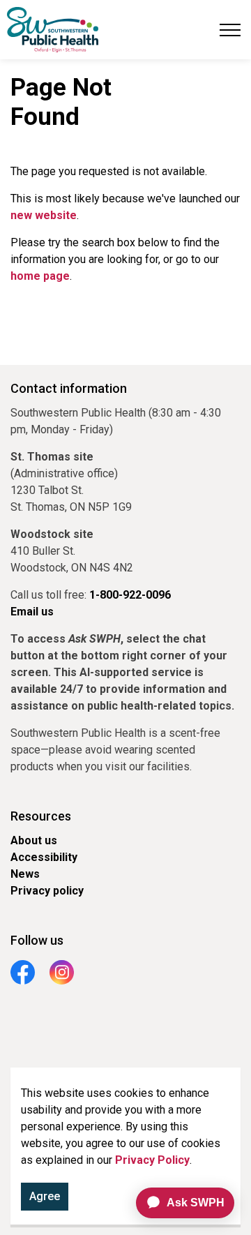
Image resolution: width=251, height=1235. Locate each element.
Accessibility (43, 857)
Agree (44, 1196)
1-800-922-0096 (130, 594)
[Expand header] (230, 29)
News (25, 874)
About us (33, 840)
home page (40, 276)
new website (43, 215)
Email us (32, 611)
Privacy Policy (152, 1160)
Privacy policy (47, 890)
